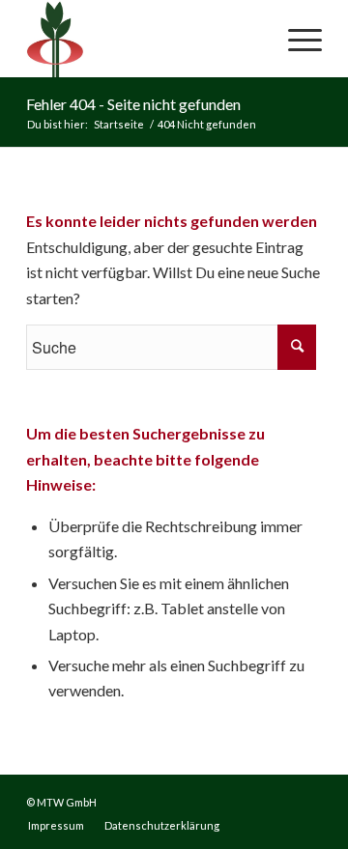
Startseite (119, 124)
